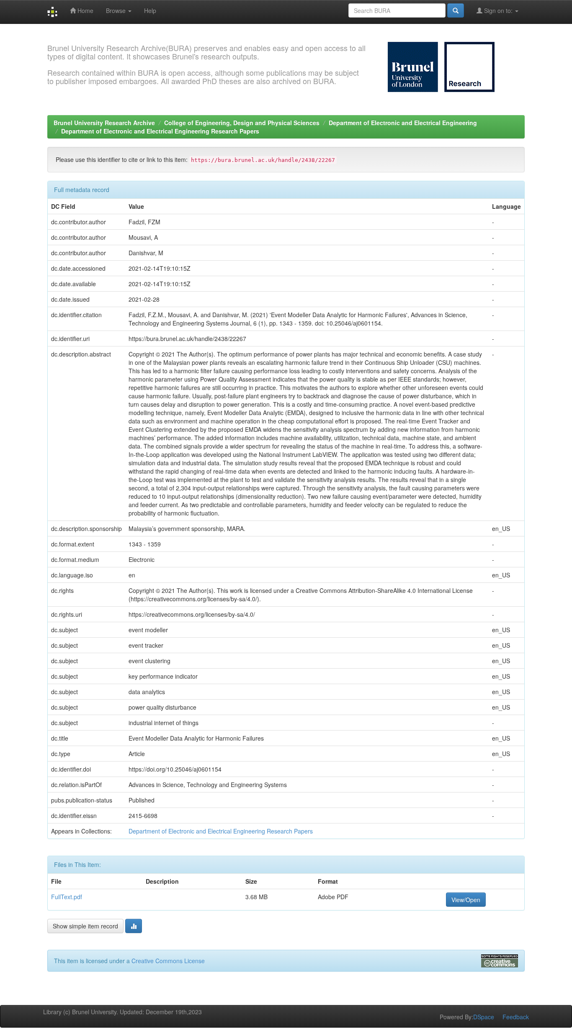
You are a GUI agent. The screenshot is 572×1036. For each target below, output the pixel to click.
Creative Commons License (168, 961)
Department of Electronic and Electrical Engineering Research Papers (160, 131)
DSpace (483, 1017)
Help (150, 10)
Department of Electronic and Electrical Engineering (403, 122)
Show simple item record (85, 926)
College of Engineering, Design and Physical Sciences (241, 122)
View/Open (465, 899)
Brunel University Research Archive (104, 122)
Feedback (515, 1017)
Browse (116, 10)
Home (84, 10)
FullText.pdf (66, 896)
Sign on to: (498, 10)
